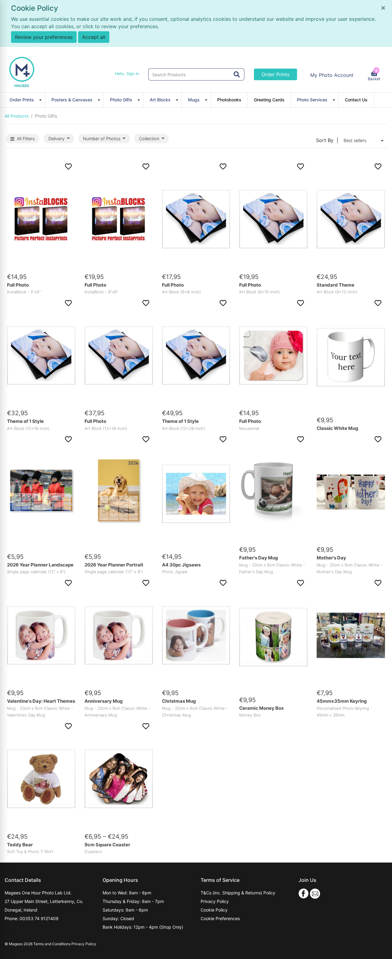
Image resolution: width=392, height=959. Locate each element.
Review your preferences (44, 37)
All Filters (26, 138)
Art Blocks (160, 99)
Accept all (93, 37)
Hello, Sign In (127, 73)
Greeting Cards (269, 99)
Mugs (194, 99)
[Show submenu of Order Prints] (41, 100)
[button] (41, 166)
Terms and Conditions (51, 944)
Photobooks (229, 99)
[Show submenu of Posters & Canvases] (99, 100)
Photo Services (312, 99)
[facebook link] (304, 893)
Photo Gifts (121, 99)
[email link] (315, 893)
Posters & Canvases (71, 99)
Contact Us (356, 99)
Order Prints (275, 74)
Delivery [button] (56, 138)
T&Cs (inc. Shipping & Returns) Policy (238, 892)
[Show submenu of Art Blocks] (177, 100)
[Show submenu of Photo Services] (334, 100)
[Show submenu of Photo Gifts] (139, 100)
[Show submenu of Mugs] (207, 100)
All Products (16, 115)
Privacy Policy (215, 901)
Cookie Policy (214, 909)
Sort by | (327, 140)
